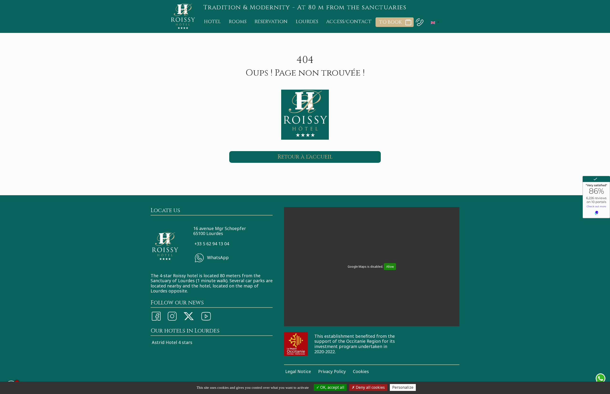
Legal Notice (298, 371)
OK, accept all (331, 387)
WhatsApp (217, 257)
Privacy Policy (332, 371)
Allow (390, 267)
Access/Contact (348, 21)
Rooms (237, 21)
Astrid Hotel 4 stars (172, 342)
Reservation (271, 21)
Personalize (402, 387)
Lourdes (307, 21)
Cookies (361, 371)
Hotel (212, 21)
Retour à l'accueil (305, 157)
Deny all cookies (370, 387)
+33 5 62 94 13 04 (211, 243)
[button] (435, 22)
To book (390, 22)
